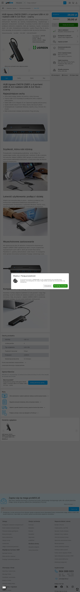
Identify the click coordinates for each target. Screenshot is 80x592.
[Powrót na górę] (77, 589)
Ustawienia (47, 286)
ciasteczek (36, 279)
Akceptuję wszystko (60, 286)
